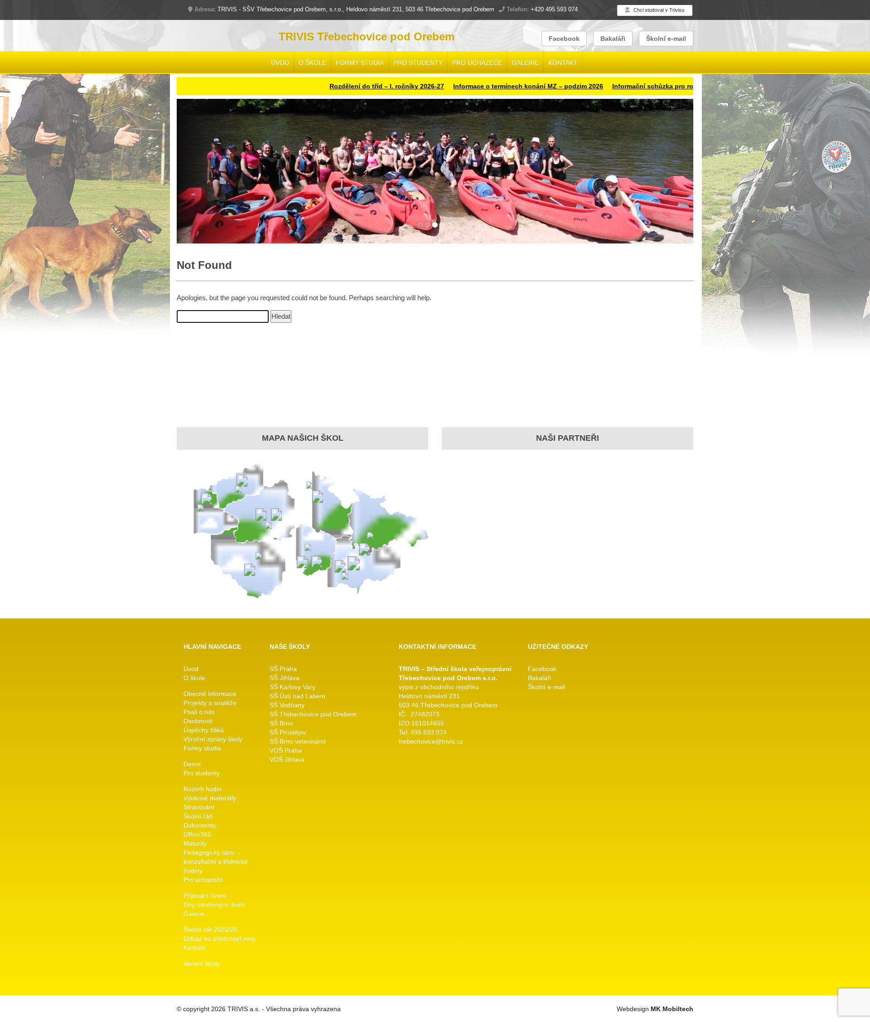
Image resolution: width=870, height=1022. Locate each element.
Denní (192, 764)
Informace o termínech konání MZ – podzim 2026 (476, 86)
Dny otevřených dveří (214, 905)
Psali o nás (199, 712)
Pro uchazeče (477, 62)
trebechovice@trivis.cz (431, 741)
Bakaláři (612, 38)
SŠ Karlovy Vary (292, 687)
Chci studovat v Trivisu (658, 10)
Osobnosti (198, 721)
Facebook (564, 38)
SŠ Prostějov (288, 732)
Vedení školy (202, 964)
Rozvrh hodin (203, 789)
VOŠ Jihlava (287, 760)
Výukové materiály (210, 798)
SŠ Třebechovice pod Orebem (313, 714)
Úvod (280, 62)
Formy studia (360, 62)
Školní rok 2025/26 (210, 930)
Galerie (525, 62)
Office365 (197, 834)
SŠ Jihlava (285, 678)
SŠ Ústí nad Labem (297, 696)
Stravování (199, 807)
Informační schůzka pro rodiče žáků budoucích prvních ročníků (658, 86)
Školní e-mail (666, 38)
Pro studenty (418, 62)
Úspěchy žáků (204, 730)
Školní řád (198, 816)
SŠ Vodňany (287, 705)
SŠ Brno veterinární (298, 741)
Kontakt (563, 62)
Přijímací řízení (205, 896)
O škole (312, 62)
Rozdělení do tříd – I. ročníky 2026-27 (334, 86)
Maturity (195, 843)
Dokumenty (200, 825)
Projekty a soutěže (210, 703)
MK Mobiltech (672, 1009)
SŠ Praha (283, 669)
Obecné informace (210, 694)
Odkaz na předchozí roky (220, 939)
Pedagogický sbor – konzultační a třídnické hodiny (216, 862)
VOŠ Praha (286, 750)
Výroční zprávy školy (213, 739)
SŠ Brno (281, 723)
